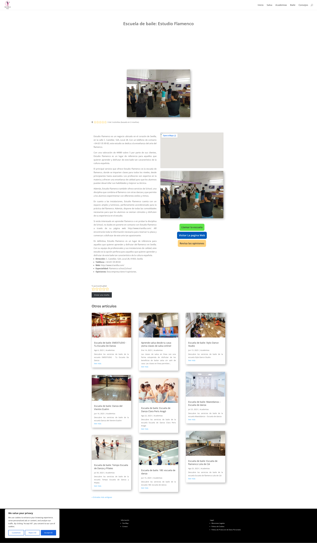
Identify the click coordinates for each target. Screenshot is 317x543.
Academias (281, 5)
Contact (125, 526)
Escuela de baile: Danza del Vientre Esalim (108, 407)
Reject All (32, 532)
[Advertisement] (158, 48)
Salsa (269, 5)
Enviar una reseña (101, 295)
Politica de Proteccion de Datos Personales (226, 530)
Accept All (48, 532)
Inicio (261, 5)
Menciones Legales (218, 523)
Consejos (303, 5)
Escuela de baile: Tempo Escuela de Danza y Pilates (111, 467)
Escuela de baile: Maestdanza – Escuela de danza (204, 403)
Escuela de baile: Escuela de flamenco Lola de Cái (202, 462)
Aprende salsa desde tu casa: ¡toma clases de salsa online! (156, 344)
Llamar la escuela (192, 227)
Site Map (125, 523)
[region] (32, 523)
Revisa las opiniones (192, 243)
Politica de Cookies (217, 526)
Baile (292, 5)
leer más (97, 363)
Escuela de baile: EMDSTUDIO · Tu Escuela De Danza (110, 344)
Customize (16, 532)
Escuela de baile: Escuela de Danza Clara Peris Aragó (155, 410)
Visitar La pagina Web (192, 235)
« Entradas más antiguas (102, 497)
